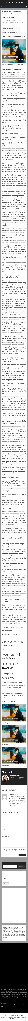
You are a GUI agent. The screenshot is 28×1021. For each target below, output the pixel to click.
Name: (3, 829)
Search (21, 866)
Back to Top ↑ (14, 1019)
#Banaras (7, 693)
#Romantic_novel (6, 695)
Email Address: (5, 836)
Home (5, 11)
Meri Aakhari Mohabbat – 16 (10, 31)
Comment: (4, 816)
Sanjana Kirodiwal (14, 2)
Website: (4, 843)
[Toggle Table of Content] (16, 29)
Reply (10, 807)
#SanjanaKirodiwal (6, 697)
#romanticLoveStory (17, 695)
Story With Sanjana (10, 20)
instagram (7, 667)
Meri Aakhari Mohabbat (15, 11)
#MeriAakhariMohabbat (16, 693)
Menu (2, 6)
